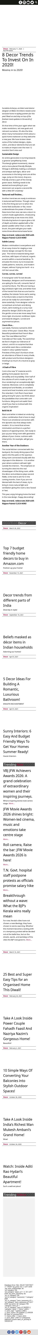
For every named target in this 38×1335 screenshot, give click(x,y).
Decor (5, 49)
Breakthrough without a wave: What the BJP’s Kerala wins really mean (16, 905)
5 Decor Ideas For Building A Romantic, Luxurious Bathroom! (17, 689)
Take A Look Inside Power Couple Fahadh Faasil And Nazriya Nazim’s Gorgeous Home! (17, 1028)
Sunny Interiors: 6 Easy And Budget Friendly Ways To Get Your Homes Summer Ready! (17, 741)
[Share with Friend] (25, 1332)
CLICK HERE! (21, 237)
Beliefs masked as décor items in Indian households (18, 642)
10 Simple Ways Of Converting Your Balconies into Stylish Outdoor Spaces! (17, 1080)
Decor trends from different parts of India (17, 600)
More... (12, 803)
